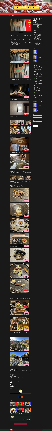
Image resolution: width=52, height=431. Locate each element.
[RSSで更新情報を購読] (22, 397)
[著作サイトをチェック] (18, 397)
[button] (26, 393)
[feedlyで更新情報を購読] (21, 397)
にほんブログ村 (35, 21)
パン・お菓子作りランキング (12, 385)
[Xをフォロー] (20, 397)
